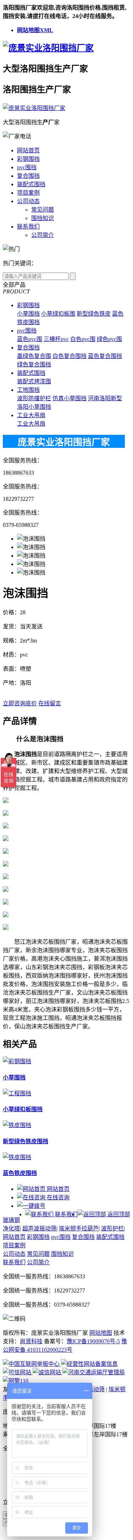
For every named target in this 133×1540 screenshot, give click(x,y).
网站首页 (28, 150)
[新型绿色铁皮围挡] (17, 1125)
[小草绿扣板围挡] (17, 1093)
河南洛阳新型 (105, 398)
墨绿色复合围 (34, 356)
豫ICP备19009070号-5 (93, 1341)
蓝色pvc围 (29, 339)
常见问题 (42, 210)
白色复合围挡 (69, 356)
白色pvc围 (82, 339)
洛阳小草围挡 (34, 407)
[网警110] (15, 1381)
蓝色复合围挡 (105, 356)
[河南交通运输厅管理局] (93, 1372)
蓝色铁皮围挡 (20, 1173)
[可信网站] (18, 1372)
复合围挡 (28, 176)
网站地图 (100, 1333)
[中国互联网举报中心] (32, 1364)
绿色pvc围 (109, 339)
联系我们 (28, 227)
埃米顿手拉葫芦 (79, 1228)
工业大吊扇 (31, 415)
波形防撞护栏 (34, 398)
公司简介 (42, 235)
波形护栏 (112, 1228)
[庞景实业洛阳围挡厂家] (48, 48)
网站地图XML (35, 30)
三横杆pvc (56, 339)
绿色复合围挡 (34, 364)
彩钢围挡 (28, 159)
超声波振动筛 (39, 1228)
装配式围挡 (31, 184)
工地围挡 (28, 390)
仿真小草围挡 (69, 398)
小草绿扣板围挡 (23, 1109)
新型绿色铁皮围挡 (25, 1141)
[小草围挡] (17, 1061)
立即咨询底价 (20, 703)
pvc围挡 (27, 167)
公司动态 (28, 201)
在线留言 (49, 703)
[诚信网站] (47, 1372)
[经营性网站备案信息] (89, 1364)
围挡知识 (42, 218)
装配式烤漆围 (34, 381)
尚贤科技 (31, 1341)
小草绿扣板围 (58, 314)
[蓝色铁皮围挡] (17, 1157)
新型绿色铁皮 (94, 314)
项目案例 (28, 193)
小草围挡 (28, 314)
